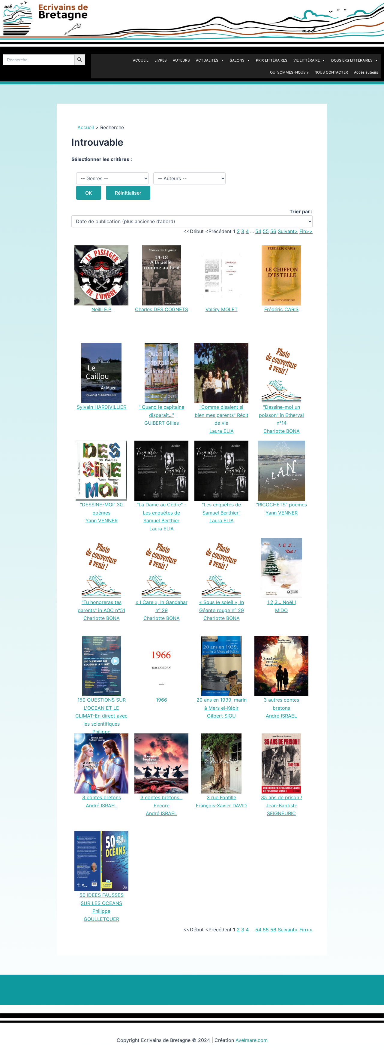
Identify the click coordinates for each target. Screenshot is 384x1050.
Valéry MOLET (222, 309)
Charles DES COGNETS (161, 309)
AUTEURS (181, 60)
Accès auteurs (366, 72)
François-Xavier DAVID (221, 806)
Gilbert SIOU (221, 716)
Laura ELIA (221, 431)
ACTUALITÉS (207, 60)
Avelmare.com (252, 1040)
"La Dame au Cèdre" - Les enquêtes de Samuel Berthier (161, 512)
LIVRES (160, 60)
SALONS (237, 60)
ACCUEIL (140, 60)
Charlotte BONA (281, 431)
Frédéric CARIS (281, 309)
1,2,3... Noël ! (281, 602)
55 (266, 231)
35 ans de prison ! (281, 797)
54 (258, 231)
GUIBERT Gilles (161, 423)
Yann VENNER (102, 520)
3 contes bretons (101, 797)
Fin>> (306, 231)
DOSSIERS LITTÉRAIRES (352, 60)
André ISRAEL (281, 716)
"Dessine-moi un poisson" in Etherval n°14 (281, 415)
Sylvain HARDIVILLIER (101, 407)
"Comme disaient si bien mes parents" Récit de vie (221, 415)
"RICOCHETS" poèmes (281, 505)
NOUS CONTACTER (331, 72)
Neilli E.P (101, 309)
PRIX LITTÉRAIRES (271, 60)
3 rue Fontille (221, 797)
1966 (161, 700)
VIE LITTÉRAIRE (306, 60)
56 (273, 231)
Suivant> (288, 231)
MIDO (281, 610)
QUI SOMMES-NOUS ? (289, 72)
